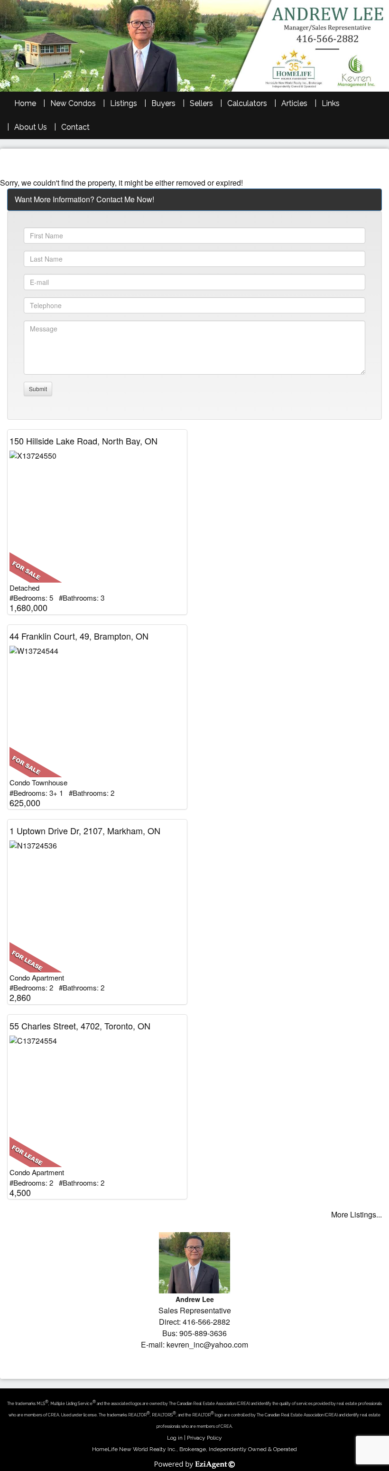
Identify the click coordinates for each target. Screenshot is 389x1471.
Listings (123, 103)
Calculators (247, 103)
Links (331, 103)
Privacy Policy (204, 1437)
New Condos (73, 103)
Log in (175, 1437)
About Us (30, 127)
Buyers (163, 103)
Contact (75, 127)
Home (25, 103)
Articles (294, 103)
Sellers (201, 103)
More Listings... (356, 1214)
